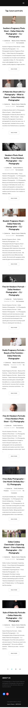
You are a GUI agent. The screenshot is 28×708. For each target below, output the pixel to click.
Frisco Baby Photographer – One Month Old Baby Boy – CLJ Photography (14, 481)
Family (15, 167)
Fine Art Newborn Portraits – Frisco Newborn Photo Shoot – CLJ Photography (14, 419)
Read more (15, 69)
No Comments (20, 42)
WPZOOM (18, 704)
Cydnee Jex (7, 40)
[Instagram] (7, 694)
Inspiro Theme (10, 704)
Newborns (20, 167)
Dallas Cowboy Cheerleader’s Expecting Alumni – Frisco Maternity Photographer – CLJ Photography (14, 547)
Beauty (13, 40)
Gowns (18, 40)
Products (6, 490)
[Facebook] (4, 694)
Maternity (23, 40)
